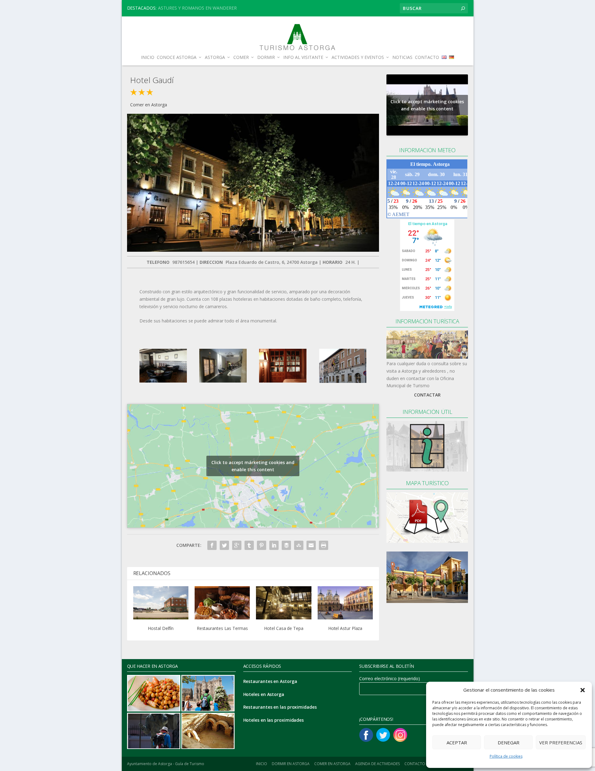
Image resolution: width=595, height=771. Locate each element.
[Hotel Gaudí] (253, 250)
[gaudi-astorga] (343, 381)
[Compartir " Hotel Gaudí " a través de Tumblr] (249, 545)
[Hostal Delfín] (160, 602)
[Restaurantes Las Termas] (222, 602)
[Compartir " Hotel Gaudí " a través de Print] (323, 545)
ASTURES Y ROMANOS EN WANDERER (197, 8)
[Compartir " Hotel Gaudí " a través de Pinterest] (261, 545)
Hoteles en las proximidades (273, 720)
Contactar (427, 395)
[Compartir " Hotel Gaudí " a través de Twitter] (224, 545)
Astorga (215, 57)
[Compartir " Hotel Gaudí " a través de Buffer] (286, 545)
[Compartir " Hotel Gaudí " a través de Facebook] (212, 545)
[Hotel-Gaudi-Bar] (163, 381)
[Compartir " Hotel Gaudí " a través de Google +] (237, 545)
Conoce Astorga (176, 57)
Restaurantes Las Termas (222, 628)
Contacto (427, 57)
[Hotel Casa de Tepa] (283, 602)
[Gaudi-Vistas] (282, 381)
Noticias (402, 57)
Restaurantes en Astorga (270, 681)
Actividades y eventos (358, 57)
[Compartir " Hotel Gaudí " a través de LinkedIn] (274, 545)
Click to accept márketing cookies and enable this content (252, 465)
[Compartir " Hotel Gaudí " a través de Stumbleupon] (299, 545)
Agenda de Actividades (377, 763)
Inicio (147, 57)
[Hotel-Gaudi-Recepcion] (223, 381)
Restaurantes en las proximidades (280, 707)
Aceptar (457, 742)
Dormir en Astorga (291, 763)
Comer (241, 57)
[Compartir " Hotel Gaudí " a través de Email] (311, 545)
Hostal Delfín (161, 628)
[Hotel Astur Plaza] (345, 602)
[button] (583, 690)
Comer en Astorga (148, 105)
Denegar (508, 742)
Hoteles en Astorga (263, 694)
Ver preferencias (560, 742)
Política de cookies (506, 756)
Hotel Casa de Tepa (283, 628)
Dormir (266, 57)
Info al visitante (303, 57)
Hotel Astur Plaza (345, 628)
